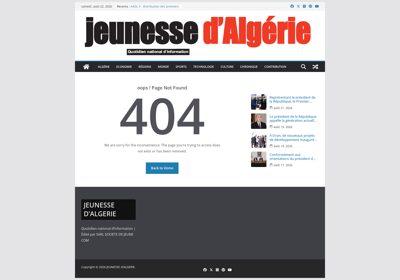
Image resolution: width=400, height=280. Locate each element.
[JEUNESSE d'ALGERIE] (86, 66)
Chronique (249, 67)
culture (227, 67)
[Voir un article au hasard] (315, 66)
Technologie (203, 67)
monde (163, 67)
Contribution (275, 67)
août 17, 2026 (283, 165)
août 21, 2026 (283, 108)
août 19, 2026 (283, 127)
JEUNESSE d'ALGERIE (120, 267)
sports (181, 67)
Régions (145, 67)
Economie (124, 67)
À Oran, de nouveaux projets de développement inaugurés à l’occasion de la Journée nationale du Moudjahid (293, 138)
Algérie (104, 67)
